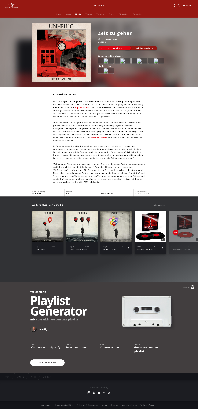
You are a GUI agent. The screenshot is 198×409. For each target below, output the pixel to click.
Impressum (45, 405)
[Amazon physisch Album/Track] (106, 71)
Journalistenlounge (129, 405)
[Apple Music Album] (106, 61)
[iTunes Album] (156, 61)
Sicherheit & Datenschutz (87, 405)
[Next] (175, 232)
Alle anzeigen (160, 205)
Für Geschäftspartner (148, 405)
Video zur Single (99, 137)
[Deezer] (139, 61)
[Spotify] (123, 61)
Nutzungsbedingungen (110, 405)
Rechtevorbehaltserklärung (63, 405)
